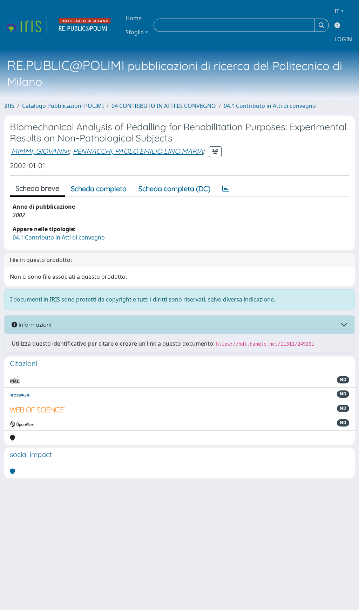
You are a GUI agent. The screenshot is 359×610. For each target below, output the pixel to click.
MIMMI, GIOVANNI (40, 151)
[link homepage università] (85, 25)
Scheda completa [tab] (99, 188)
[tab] (225, 188)
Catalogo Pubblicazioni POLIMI (63, 106)
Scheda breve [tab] (37, 188)
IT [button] (336, 11)
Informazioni (34, 324)
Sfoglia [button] (135, 32)
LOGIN (343, 39)
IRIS (9, 106)
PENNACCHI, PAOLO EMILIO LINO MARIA (138, 151)
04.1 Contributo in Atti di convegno (270, 106)
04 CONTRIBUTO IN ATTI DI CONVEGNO (163, 106)
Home (134, 18)
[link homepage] (25, 25)
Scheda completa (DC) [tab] (174, 188)
